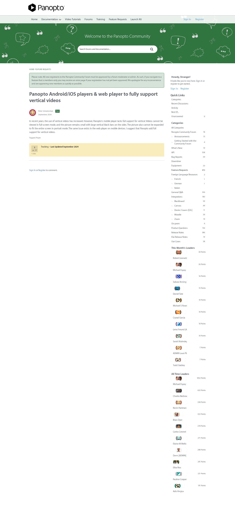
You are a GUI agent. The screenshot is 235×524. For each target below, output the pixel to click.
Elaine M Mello (179, 444)
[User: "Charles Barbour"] (179, 391)
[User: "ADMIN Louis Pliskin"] (179, 348)
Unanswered (188, 116)
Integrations (188, 197)
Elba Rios (177, 467)
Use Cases (188, 241)
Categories (176, 99)
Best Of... (175, 112)
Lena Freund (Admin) (180, 329)
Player (38, 138)
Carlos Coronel (179, 432)
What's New (188, 148)
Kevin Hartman (180, 408)
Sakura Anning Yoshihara (180, 282)
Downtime (176, 161)
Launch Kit (136, 19)
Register (199, 19)
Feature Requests (118, 19)
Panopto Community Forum (188, 132)
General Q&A (188, 192)
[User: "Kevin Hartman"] (179, 402)
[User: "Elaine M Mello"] (179, 438)
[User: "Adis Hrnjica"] (177, 486)
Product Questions (188, 228)
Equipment (188, 165)
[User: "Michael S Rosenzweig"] (179, 300)
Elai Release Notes (188, 237)
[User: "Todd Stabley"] (178, 360)
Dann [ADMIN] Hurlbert (180, 455)
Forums (89, 19)
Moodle (189, 214)
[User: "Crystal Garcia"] (178, 312)
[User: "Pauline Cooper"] (179, 474)
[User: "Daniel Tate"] (177, 288)
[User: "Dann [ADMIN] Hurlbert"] (179, 450)
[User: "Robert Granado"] (179, 252)
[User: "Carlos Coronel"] (179, 426)
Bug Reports (188, 157)
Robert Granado (180, 258)
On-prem (188, 223)
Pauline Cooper (180, 479)
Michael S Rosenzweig (180, 305)
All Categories (177, 128)
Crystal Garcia (179, 317)
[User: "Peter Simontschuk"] (32, 112)
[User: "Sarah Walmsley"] (179, 336)
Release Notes (188, 232)
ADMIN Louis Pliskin (180, 353)
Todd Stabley (179, 365)
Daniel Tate (178, 294)
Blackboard (189, 201)
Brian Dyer (177, 420)
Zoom (189, 219)
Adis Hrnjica (178, 491)
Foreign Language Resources (188, 174)
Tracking (45, 147)
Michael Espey (179, 270)
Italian (177, 188)
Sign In (187, 19)
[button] (33, 150)
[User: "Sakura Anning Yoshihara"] (179, 276)
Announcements (189, 136)
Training (100, 19)
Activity (174, 108)
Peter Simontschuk (45, 111)
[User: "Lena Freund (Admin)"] (179, 324)
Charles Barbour (180, 396)
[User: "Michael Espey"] (179, 264)
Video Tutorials (73, 19)
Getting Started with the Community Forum (189, 142)
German (189, 183)
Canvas (189, 205)
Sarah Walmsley (180, 341)
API (188, 152)
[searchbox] (117, 49)
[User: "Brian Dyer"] (177, 414)
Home (34, 19)
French (189, 179)
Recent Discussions (179, 103)
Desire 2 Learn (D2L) (189, 210)
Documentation (49, 19)
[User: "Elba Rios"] (176, 462)
